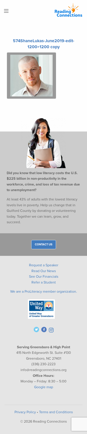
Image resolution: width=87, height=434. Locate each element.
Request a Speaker (43, 265)
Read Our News (43, 271)
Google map (43, 387)
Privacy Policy (25, 412)
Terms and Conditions (56, 412)
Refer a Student (43, 282)
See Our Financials (43, 276)
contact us (43, 244)
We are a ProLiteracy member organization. (43, 291)
